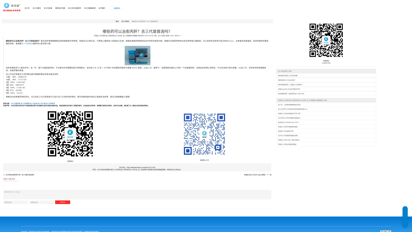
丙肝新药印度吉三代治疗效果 (288, 75)
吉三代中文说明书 (74, 8)
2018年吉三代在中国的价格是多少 (289, 118)
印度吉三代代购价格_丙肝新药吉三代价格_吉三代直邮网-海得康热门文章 (302, 100)
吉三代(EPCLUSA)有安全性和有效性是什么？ (293, 109)
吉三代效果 (26, 43)
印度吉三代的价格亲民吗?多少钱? (289, 113)
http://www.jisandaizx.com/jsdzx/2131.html (141, 167)
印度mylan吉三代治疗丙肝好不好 (289, 89)
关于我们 (102, 8)
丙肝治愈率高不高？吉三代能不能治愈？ (21, 175)
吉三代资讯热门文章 (285, 71)
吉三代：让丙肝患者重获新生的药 (289, 105)
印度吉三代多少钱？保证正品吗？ (289, 140)
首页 (117, 21)
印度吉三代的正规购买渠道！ (288, 144)
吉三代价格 (48, 8)
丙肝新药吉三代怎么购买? (286, 80)
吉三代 (27, 8)
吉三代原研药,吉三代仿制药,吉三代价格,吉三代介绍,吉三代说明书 (33, 103)
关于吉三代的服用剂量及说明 (288, 135)
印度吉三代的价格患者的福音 (288, 127)
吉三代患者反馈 (89, 8)
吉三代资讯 (37, 8)
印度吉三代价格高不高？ (286, 131)
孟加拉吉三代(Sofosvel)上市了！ (289, 122)
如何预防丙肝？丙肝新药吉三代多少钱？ (291, 93)
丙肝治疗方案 (60, 8)
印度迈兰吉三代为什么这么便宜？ (255, 175)
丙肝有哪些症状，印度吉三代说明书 (290, 84)
